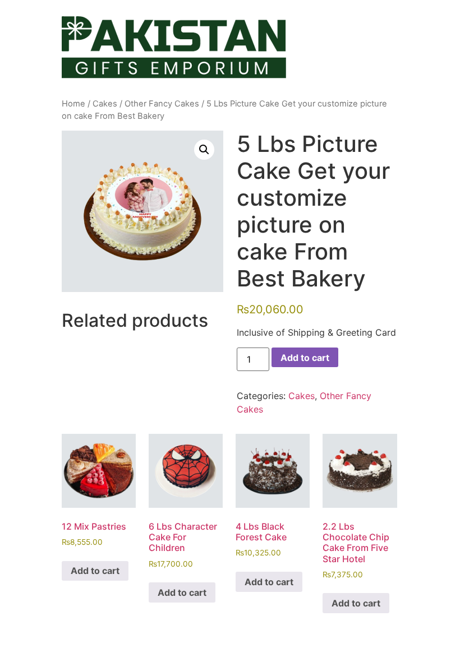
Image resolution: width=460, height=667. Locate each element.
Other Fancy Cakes (162, 104)
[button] (204, 150)
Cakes (105, 104)
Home (73, 104)
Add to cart (304, 357)
